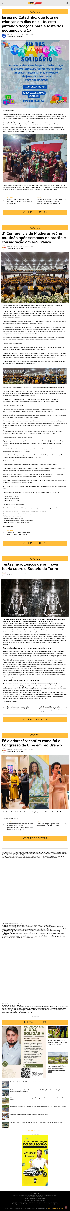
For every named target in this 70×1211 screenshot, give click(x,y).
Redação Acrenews (16, 248)
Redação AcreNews (16, 36)
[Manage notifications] (66, 1207)
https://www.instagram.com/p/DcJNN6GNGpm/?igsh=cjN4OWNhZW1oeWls (26, 1151)
